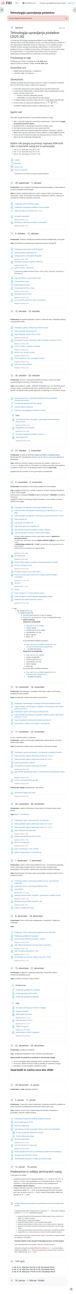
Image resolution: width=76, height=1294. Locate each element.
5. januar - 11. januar (25, 1100)
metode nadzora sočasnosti (46, 457)
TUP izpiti (20, 1261)
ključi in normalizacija (21, 814)
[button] (29, 3)
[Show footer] (71, 1289)
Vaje (17, 415)
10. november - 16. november (30, 687)
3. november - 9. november (28, 482)
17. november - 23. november (30, 731)
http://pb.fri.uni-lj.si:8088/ (35, 626)
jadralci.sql (28, 611)
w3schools (14, 465)
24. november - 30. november (30, 804)
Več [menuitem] (16, 3)
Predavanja (21, 985)
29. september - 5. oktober (28, 183)
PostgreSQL (27, 617)
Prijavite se (71, 3)
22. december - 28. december (29, 1045)
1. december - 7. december (28, 860)
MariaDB (26, 615)
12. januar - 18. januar (26, 1167)
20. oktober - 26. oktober (27, 375)
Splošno (19, 27)
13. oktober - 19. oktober (27, 311)
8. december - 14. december (29, 916)
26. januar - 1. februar (26, 1280)
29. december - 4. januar (27, 1085)
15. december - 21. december (29, 968)
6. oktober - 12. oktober (27, 233)
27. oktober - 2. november (28, 450)
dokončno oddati (40, 1248)
